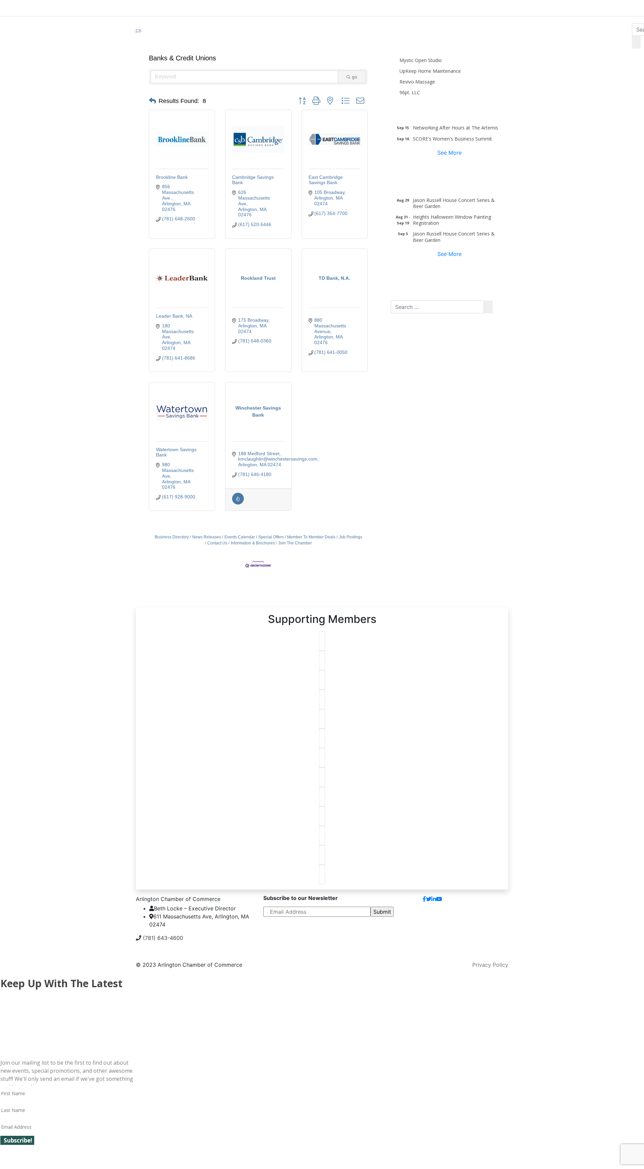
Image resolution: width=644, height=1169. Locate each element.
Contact (492, 901)
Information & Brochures (253, 543)
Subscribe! (18, 1140)
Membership (270, 6)
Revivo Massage (417, 81)
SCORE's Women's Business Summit (452, 139)
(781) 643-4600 (162, 938)
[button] (152, 101)
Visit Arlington (379, 6)
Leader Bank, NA (174, 316)
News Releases (206, 537)
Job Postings (350, 537)
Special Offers (271, 537)
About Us (161, 6)
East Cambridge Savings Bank (326, 179)
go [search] (354, 76)
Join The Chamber (295, 543)
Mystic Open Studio (420, 60)
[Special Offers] (238, 503)
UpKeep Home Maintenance (430, 71)
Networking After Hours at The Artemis (455, 127)
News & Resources (490, 6)
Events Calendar (239, 537)
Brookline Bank (172, 177)
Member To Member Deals (311, 537)
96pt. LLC (409, 92)
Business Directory (172, 537)
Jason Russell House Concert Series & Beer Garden (454, 203)
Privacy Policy (490, 964)
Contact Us (217, 543)
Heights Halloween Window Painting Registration (452, 220)
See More (449, 152)
